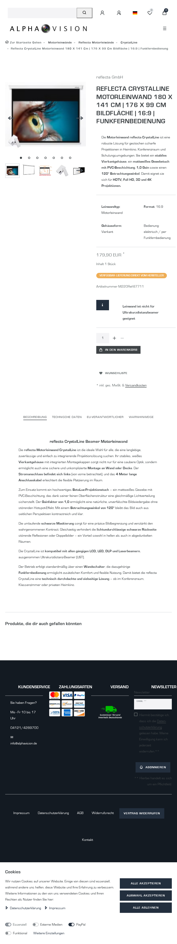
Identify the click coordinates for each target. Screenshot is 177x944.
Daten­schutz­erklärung (53, 813)
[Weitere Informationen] (102, 305)
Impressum (21, 813)
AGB (80, 813)
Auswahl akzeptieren (146, 895)
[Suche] (84, 13)
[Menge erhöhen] (114, 338)
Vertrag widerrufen (142, 813)
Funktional (20, 933)
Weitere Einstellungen (48, 933)
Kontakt (87, 840)
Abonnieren (155, 767)
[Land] (135, 13)
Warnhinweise (141, 417)
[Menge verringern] (122, 338)
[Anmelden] (103, 13)
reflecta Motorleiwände (95, 42)
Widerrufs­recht (103, 813)
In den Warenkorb (121, 349)
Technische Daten (67, 417)
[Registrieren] (120, 13)
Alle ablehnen (146, 907)
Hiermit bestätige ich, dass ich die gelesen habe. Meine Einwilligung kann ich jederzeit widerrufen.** (154, 733)
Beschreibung (35, 417)
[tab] (35, 417)
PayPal (80, 924)
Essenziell (20, 924)
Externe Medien (51, 924)
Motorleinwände (59, 42)
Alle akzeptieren (146, 883)
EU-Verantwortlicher (105, 417)
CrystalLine (128, 42)
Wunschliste (116, 373)
